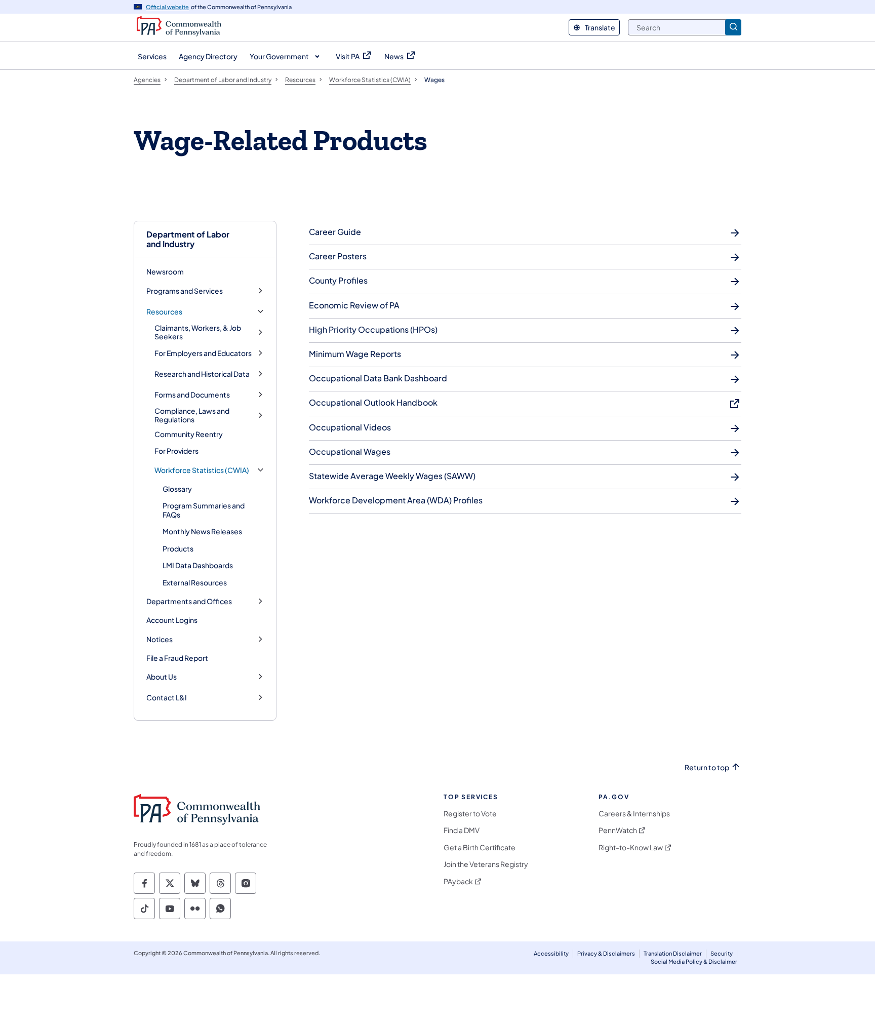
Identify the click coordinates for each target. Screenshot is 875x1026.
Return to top (707, 767)
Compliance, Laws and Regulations (191, 415)
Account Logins (171, 619)
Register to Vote (470, 813)
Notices (159, 639)
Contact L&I (166, 697)
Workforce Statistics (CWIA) (201, 470)
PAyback (458, 881)
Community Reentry (188, 434)
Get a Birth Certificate (479, 847)
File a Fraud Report (177, 657)
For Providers (176, 450)
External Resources (195, 582)
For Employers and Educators (203, 353)
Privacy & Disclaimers (606, 953)
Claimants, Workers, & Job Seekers (197, 332)
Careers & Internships (634, 813)
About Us (161, 677)
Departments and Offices (189, 601)
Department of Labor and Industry (187, 239)
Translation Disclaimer (673, 953)
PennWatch (618, 830)
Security (721, 953)
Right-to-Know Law (631, 847)
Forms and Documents (192, 394)
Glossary (177, 488)
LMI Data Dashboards (198, 565)
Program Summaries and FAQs (204, 510)
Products (178, 548)
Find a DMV (462, 830)
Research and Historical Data (202, 374)
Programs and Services (184, 291)
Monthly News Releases (202, 531)
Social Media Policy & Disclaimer (694, 961)
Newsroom (165, 271)
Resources (164, 311)
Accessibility (551, 953)
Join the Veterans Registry (486, 864)
